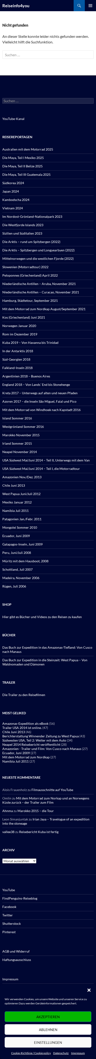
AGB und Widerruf (16, 951)
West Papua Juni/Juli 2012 (21, 494)
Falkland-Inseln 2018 (17, 368)
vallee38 (8, 832)
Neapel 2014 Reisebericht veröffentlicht (31, 744)
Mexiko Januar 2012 (17, 502)
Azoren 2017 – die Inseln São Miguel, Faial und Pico (39, 401)
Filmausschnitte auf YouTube (52, 790)
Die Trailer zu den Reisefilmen (23, 695)
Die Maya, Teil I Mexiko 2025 (23, 158)
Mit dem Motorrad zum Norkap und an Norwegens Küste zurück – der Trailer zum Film (45, 800)
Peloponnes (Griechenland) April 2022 (30, 275)
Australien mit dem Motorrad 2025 (27, 149)
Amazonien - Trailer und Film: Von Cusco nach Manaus (41, 749)
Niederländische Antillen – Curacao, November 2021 (40, 292)
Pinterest (9, 932)
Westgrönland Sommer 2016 (23, 427)
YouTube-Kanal (13, 119)
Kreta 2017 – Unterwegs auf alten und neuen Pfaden (40, 393)
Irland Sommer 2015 (17, 443)
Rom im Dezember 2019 (19, 334)
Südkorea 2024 (13, 183)
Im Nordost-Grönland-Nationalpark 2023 (32, 216)
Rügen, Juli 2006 (14, 586)
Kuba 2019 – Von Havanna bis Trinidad (30, 343)
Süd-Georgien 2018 (16, 359)
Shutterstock (11, 923)
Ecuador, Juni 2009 (16, 536)
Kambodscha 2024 (15, 200)
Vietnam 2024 (12, 208)
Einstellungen (48, 1042)
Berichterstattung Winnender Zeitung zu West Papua (40, 736)
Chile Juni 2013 (13, 485)
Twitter (7, 915)
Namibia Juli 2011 (15, 511)
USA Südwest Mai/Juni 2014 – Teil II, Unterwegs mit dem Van (46, 460)
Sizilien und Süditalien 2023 (22, 233)
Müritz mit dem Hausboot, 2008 (25, 561)
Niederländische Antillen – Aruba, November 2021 (39, 284)
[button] (89, 990)
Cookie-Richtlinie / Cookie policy (31, 1053)
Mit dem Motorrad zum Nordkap (26, 757)
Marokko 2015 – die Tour (35, 811)
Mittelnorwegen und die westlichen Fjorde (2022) (38, 258)
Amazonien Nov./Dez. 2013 (21, 477)
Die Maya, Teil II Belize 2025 (22, 166)
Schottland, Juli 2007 (17, 569)
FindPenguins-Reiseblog (19, 898)
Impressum (78, 1053)
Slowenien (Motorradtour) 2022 (25, 267)
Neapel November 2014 (19, 452)
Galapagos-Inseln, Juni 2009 (22, 544)
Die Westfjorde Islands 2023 (22, 225)
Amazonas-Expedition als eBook (25, 723)
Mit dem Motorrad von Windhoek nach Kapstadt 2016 (41, 410)
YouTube (8, 890)
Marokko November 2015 (21, 435)
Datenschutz (61, 1053)
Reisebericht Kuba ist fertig (38, 832)
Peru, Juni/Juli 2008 (16, 553)
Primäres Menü (90, 5)
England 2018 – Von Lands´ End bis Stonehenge (36, 385)
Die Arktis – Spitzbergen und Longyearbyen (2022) (38, 250)
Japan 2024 (10, 191)
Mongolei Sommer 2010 (19, 527)
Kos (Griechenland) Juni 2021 (23, 317)
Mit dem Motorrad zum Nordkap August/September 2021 (44, 309)
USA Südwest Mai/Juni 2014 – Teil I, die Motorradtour (41, 469)
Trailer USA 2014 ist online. (22, 728)
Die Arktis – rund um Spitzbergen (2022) (31, 242)
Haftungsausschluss (16, 960)
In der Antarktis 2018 (17, 351)
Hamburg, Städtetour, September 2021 (30, 301)
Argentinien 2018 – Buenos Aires (26, 376)
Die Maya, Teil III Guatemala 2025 (26, 174)
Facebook (9, 907)
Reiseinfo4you (15, 5)
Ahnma (7, 811)
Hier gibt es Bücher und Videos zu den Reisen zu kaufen (42, 617)
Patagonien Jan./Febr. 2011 (21, 519)
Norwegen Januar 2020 (19, 326)
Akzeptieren (48, 1017)
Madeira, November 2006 (20, 578)
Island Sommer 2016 (17, 418)
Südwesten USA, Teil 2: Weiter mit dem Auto (34, 740)
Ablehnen (48, 1029)
